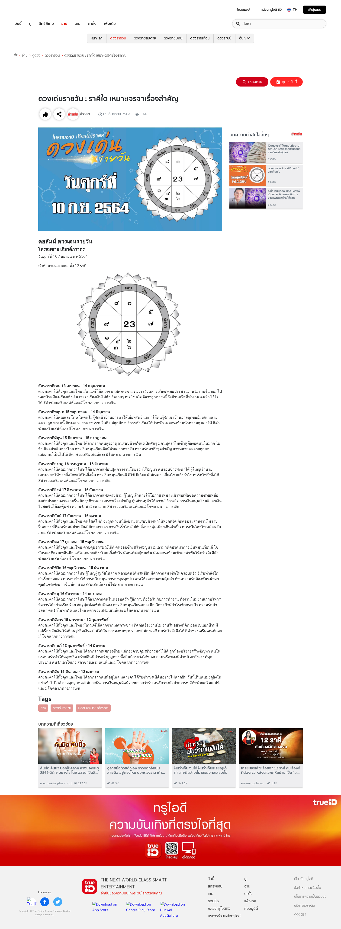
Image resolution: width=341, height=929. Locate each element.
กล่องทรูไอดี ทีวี (271, 9)
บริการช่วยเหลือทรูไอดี (224, 916)
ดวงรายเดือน (200, 38)
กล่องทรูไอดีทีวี (219, 908)
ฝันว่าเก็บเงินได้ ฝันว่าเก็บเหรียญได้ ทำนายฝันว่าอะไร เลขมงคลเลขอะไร (200, 770)
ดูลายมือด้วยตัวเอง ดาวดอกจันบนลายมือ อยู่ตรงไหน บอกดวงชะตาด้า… (136, 770)
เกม (77, 23)
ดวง (43, 708)
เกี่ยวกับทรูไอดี (303, 879)
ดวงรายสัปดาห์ (145, 38)
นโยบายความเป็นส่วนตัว (310, 896)
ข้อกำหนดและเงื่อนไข (307, 887)
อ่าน (64, 23)
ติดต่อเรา (300, 914)
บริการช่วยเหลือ (304, 905)
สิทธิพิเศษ (46, 23)
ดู (30, 23)
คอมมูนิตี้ (251, 908)
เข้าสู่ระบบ (314, 9)
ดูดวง (36, 55)
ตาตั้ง (92, 23)
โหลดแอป (243, 9)
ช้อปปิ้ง (213, 901)
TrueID (29, 10)
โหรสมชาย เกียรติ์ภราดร (93, 708)
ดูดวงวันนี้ (289, 81)
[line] (31, 901)
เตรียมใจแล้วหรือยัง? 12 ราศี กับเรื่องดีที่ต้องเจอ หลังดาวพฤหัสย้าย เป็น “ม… (270, 770)
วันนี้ (18, 23)
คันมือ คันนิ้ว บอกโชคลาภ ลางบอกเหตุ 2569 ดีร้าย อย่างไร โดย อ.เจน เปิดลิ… (69, 770)
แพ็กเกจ (250, 901)
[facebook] (44, 901)
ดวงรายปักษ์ (173, 38)
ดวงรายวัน (118, 38)
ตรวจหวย (255, 81)
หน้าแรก (97, 38)
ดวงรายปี (224, 38)
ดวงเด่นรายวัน (62, 708)
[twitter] (57, 901)
